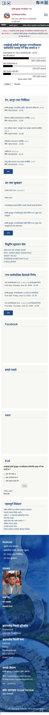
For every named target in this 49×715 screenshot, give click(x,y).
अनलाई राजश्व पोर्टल (10, 526)
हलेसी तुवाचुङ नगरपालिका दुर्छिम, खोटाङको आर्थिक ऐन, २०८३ (24, 108)
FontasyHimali (9, 650)
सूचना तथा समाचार (11, 546)
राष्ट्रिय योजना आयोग (10, 523)
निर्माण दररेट (8, 198)
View (7, 84)
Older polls (8, 491)
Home (5, 31)
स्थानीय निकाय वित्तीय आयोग (13, 512)
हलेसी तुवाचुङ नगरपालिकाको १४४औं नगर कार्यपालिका (21, 293)
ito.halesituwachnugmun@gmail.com (18, 679)
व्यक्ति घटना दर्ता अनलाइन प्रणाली (15, 250)
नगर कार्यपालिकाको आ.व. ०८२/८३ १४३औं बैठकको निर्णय (23, 303)
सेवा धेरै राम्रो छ (11, 474)
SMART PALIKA (10, 256)
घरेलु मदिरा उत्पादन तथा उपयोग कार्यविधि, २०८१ (20, 162)
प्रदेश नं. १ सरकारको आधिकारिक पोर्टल (16, 515)
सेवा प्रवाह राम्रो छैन (12, 481)
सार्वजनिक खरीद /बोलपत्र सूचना (16, 550)
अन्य (8, 171)
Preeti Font (8, 657)
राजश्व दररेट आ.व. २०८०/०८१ (14, 190)
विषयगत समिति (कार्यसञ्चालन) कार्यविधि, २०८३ (20, 118)
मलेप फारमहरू (8, 694)
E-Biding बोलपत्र (10, 262)
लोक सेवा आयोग (9, 518)
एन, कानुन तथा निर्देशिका (13, 554)
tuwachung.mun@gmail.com (19, 676)
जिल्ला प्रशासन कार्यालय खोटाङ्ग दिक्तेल (17, 529)
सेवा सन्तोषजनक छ (12, 477)
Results (18, 84)
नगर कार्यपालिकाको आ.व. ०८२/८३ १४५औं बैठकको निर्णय (23, 282)
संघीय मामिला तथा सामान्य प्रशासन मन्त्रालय (18, 510)
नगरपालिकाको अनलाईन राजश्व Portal (16, 259)
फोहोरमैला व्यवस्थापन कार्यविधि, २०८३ (17, 141)
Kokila (5, 647)
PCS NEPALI (9, 654)
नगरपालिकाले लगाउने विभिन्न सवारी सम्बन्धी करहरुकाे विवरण (23, 205)
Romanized (8, 629)
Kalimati (6, 643)
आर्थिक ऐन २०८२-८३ (11, 151)
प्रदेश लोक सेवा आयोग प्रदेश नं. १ (15, 521)
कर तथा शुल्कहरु (10, 558)
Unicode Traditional (11, 633)
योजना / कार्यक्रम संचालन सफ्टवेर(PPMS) (17, 253)
